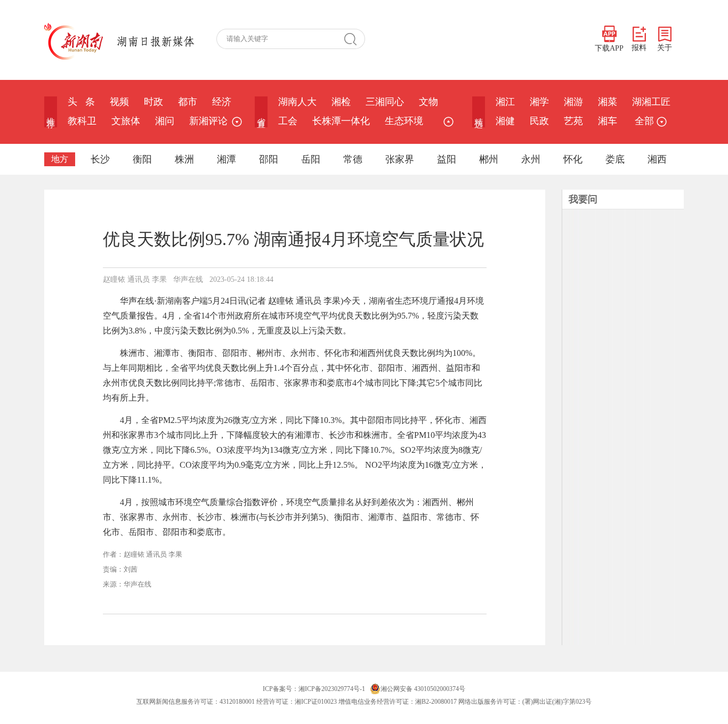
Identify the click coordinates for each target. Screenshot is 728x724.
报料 (639, 48)
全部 (644, 121)
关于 (664, 48)
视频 (119, 101)
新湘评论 (208, 121)
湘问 (164, 121)
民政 (539, 121)
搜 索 (354, 39)
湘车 (607, 121)
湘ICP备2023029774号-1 (331, 689)
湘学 (539, 101)
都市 (187, 101)
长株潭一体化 (341, 121)
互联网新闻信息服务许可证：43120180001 (195, 701)
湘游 (573, 101)
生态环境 (404, 121)
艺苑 (573, 121)
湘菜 (607, 101)
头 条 (81, 101)
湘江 (505, 101)
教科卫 (82, 121)
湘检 (341, 101)
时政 (153, 101)
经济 (221, 101)
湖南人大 (297, 101)
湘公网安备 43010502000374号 (423, 689)
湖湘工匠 (651, 101)
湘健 (505, 121)
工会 (287, 121)
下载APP (609, 48)
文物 (428, 101)
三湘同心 (385, 101)
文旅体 (125, 121)
